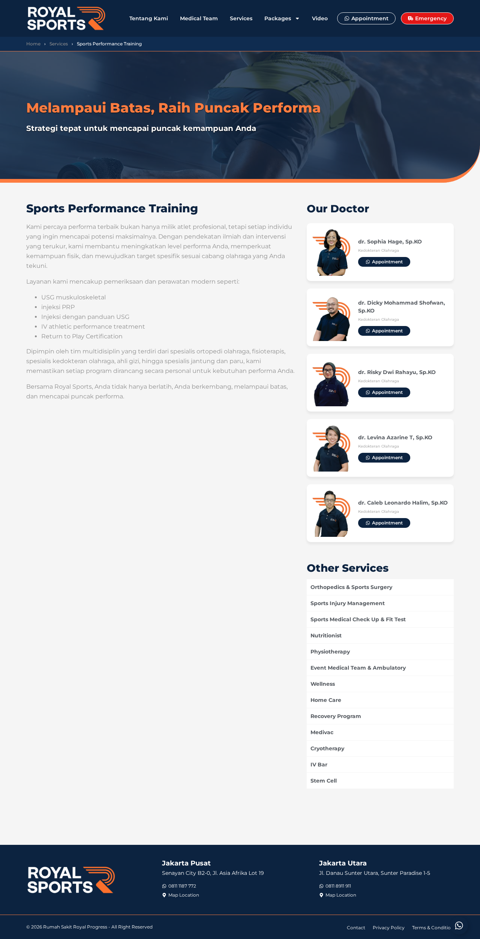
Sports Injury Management (347, 603)
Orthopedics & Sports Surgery (351, 587)
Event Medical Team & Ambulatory (358, 667)
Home (33, 44)
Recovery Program (335, 716)
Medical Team (199, 18)
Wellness (322, 684)
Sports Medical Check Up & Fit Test (358, 619)
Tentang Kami (148, 18)
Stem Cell (323, 780)
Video (320, 18)
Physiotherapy (330, 651)
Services (241, 18)
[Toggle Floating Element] (459, 925)
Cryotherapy (327, 748)
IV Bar (318, 764)
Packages (277, 18)
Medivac (321, 732)
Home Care (325, 700)
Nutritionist (326, 635)
